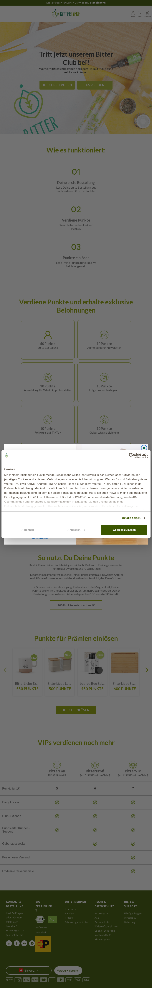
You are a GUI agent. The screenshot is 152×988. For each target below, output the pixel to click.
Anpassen (73, 529)
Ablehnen (28, 529)
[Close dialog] (144, 448)
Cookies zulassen (124, 529)
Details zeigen (131, 517)
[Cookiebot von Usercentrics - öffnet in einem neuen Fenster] (131, 455)
